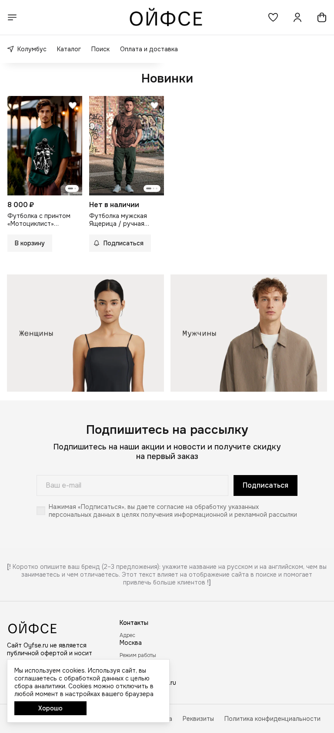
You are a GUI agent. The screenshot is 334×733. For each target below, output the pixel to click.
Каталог (69, 49)
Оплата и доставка (149, 49)
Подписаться (265, 485)
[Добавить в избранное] (72, 105)
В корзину (30, 243)
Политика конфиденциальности (272, 719)
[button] (273, 17)
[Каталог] (12, 17)
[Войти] (297, 17)
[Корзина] (322, 17)
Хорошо (50, 708)
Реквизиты (198, 719)
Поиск (100, 49)
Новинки (167, 79)
